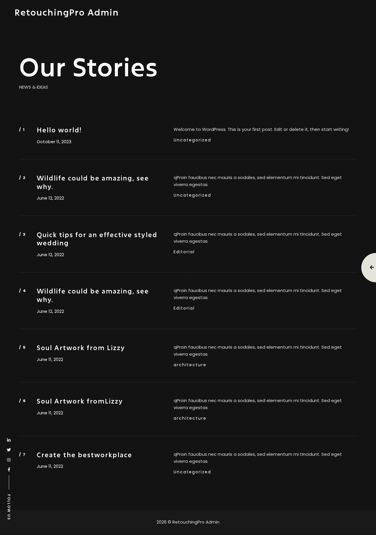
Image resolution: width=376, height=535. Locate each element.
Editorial (184, 251)
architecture (190, 364)
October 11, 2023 (54, 142)
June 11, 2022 (50, 359)
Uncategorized (192, 140)
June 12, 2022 (50, 198)
